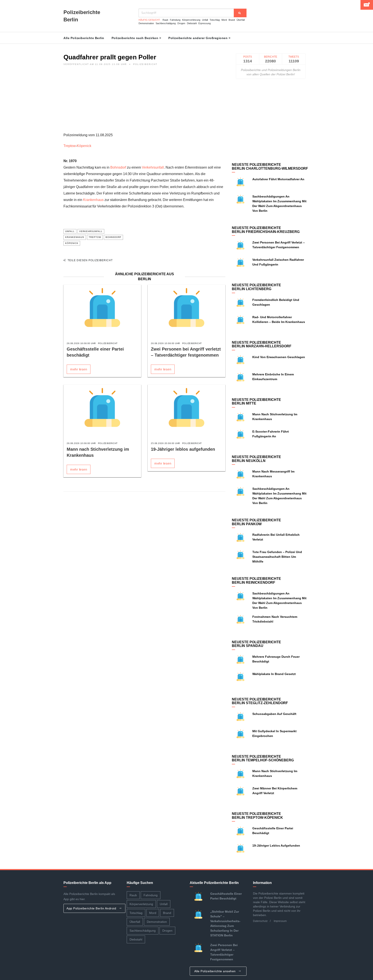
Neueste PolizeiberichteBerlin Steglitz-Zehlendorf (260, 701)
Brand (232, 20)
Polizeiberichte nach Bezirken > (136, 38)
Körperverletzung (191, 20)
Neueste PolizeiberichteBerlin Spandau (256, 644)
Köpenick (84, 146)
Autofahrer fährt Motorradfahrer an (278, 179)
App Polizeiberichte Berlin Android (91, 908)
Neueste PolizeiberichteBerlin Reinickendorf (256, 580)
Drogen (181, 23)
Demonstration (146, 23)
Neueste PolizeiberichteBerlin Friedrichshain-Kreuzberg (266, 230)
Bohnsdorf (118, 167)
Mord (224, 20)
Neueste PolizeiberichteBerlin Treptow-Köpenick (257, 815)
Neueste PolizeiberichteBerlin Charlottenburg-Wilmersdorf (270, 166)
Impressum (280, 921)
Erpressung (204, 23)
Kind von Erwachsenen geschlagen (278, 357)
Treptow (69, 146)
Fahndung (175, 20)
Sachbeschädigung (166, 23)
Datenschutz (260, 921)
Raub (165, 20)
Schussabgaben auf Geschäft (274, 714)
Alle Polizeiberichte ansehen (215, 971)
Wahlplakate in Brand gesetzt (274, 674)
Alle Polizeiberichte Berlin (83, 38)
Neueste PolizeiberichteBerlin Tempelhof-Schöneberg (263, 758)
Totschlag (215, 20)
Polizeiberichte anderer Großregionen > (199, 38)
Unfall (205, 20)
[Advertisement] (144, 101)
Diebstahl (192, 23)
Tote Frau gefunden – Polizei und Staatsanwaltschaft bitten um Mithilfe (277, 556)
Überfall (241, 20)
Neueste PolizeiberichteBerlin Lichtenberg (256, 287)
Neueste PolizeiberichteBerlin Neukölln (256, 459)
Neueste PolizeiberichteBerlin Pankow (256, 522)
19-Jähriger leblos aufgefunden (183, 449)
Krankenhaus (93, 200)
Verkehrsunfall (153, 167)
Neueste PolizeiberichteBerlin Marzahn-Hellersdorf (261, 344)
